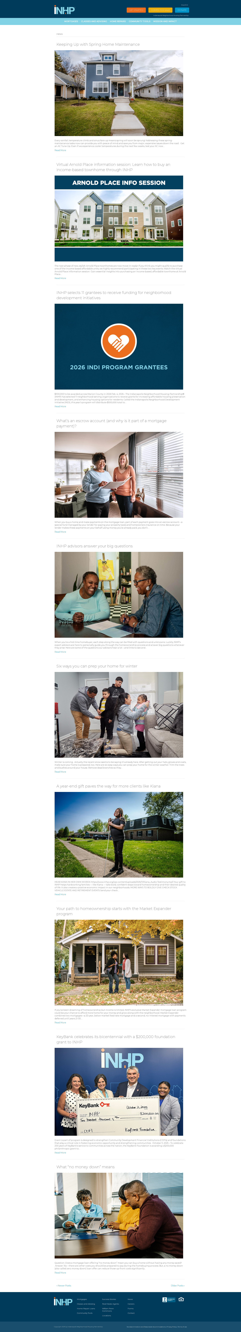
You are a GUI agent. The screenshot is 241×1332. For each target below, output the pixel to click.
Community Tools (84, 1313)
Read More (60, 150)
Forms (130, 1308)
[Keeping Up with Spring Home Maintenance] (119, 93)
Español (184, 5)
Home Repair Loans (86, 1308)
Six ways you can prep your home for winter (96, 666)
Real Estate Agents (110, 1304)
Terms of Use (182, 1327)
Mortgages (82, 1299)
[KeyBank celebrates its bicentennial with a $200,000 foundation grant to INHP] (119, 1092)
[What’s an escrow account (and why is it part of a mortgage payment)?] (119, 474)
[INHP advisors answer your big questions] (119, 595)
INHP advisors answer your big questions (94, 546)
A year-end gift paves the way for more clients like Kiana (108, 786)
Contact (131, 1313)
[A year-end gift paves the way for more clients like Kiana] (119, 834)
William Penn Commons (108, 1309)
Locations (106, 1315)
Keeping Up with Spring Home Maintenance (98, 44)
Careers (131, 1304)
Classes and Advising (86, 1304)
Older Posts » (178, 1285)
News (130, 1299)
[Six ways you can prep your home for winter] (119, 715)
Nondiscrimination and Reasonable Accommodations (146, 1327)
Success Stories (109, 1299)
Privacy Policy (172, 1327)
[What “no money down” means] (119, 1215)
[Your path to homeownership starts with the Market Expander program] (119, 962)
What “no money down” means (85, 1167)
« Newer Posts (63, 1285)
